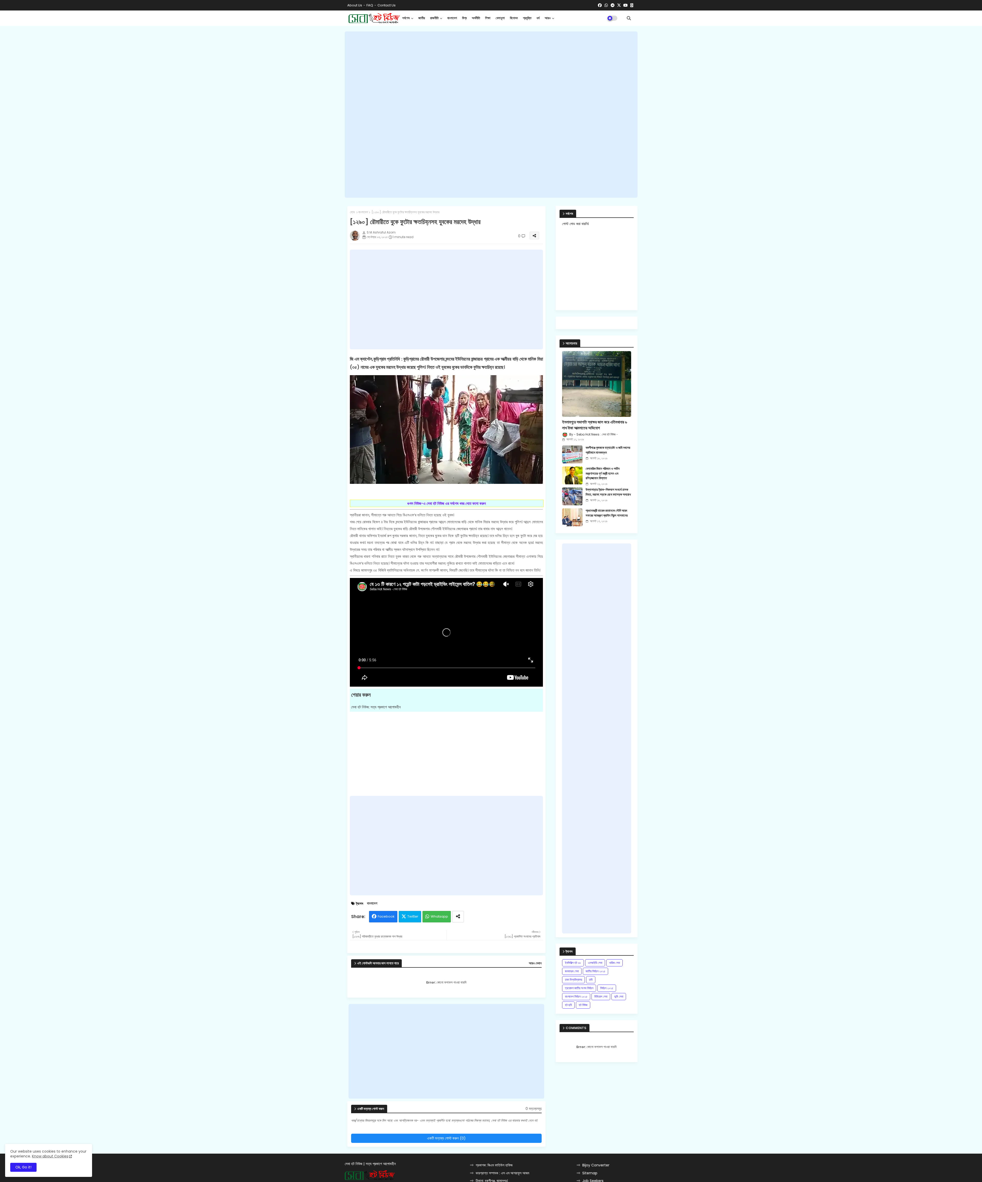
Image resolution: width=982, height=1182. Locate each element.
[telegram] (612, 5)
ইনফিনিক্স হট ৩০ (573, 963)
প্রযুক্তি (527, 18)
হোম (352, 212)
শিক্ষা (487, 18)
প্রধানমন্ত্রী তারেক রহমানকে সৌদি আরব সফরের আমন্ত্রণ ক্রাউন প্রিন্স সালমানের (607, 513)
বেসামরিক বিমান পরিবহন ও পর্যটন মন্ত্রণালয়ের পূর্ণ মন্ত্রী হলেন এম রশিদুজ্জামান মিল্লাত (603, 473)
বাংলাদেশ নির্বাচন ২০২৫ (576, 996)
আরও (548, 18)
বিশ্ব (464, 18)
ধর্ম (538, 18)
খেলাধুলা (500, 18)
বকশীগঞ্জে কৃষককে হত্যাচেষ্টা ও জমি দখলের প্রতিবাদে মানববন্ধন (608, 450)
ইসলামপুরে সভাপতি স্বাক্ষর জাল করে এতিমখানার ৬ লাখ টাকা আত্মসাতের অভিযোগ (594, 425)
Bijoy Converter (595, 1165)
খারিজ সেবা (614, 963)
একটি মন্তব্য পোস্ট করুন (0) (446, 1138)
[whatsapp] (606, 5)
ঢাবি (591, 979)
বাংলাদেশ (452, 18)
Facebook (386, 916)
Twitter (412, 916)
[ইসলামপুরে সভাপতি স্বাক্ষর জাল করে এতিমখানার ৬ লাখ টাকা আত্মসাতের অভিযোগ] (596, 384)
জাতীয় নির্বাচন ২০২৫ (595, 971)
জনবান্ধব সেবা (572, 971)
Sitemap (589, 1173)
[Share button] (458, 916)
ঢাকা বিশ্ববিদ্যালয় (573, 979)
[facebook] (600, 5)
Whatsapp (439, 916)
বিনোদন (514, 18)
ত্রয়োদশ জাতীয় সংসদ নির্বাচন (579, 988)
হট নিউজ (583, 1005)
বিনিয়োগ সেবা (600, 996)
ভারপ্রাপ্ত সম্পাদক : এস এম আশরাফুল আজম (502, 1173)
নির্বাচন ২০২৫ (606, 988)
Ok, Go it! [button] (23, 1167)
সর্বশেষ (406, 18)
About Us (354, 5)
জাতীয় (421, 18)
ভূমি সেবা (618, 996)
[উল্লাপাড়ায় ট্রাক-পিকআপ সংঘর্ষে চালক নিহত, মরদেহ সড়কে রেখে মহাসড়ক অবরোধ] (572, 496)
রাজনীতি (434, 18)
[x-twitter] (619, 5)
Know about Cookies (50, 1156)
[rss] (632, 5)
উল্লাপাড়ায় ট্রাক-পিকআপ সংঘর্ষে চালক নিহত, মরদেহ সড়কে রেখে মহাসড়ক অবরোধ (608, 492)
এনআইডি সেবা (595, 963)
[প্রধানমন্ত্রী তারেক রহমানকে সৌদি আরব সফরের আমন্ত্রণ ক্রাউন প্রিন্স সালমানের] (572, 517)
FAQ (369, 5)
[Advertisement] (491, 114)
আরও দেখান (535, 963)
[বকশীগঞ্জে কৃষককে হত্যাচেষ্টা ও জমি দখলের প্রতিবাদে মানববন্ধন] (572, 454)
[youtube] (625, 5)
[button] (629, 18)
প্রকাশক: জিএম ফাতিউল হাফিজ (494, 1165)
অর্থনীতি (476, 18)
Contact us (386, 5)
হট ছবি (568, 1005)
